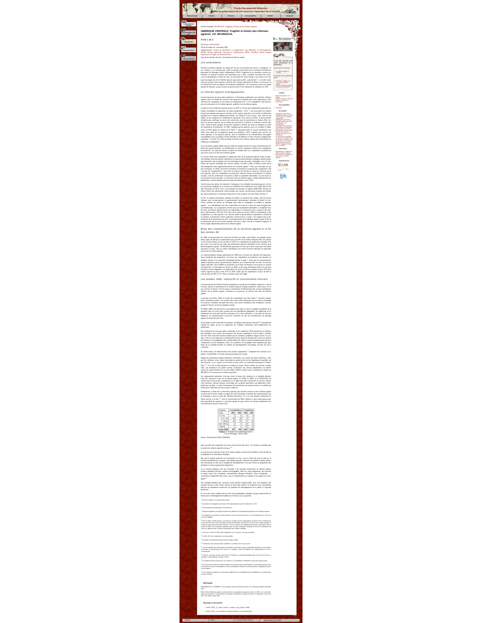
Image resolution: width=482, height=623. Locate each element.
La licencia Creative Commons (244, 620)
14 (231, 447)
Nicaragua (279, 107)
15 (206, 478)
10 (260, 322)
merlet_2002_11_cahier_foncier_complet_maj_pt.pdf (225, 607)
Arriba (294, 615)
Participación (188, 42)
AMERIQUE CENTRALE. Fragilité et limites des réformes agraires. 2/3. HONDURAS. (284, 122)
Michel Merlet (215, 44)
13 (220, 398)
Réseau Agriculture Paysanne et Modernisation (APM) (228, 52)
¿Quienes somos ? (188, 50)
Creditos (212, 620)
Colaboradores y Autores (188, 24)
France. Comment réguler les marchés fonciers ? (284, 86)
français (285, 4)
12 (205, 365)
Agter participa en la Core (272, 620)
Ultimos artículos (188, 59)
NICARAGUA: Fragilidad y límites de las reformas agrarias (236, 26)
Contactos (187, 620)
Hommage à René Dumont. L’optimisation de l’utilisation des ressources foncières (284, 127)
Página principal (192, 16)
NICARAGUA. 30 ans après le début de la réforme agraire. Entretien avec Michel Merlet (284, 133)
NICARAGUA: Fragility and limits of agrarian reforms (284, 152)
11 (248, 351)
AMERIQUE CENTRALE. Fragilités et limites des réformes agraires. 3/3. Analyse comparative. (284, 116)
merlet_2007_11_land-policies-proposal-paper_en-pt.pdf (226, 611)
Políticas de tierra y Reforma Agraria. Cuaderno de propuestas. (284, 100)
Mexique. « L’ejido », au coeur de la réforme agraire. (283, 82)
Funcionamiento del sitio (188, 33)
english (296, 4)
